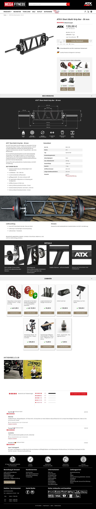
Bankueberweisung (75, 472)
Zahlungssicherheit (83, 465)
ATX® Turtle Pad (61, 301)
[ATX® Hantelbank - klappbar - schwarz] (78, 68)
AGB (52, 505)
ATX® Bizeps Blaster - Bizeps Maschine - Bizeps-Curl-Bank (30, 336)
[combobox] (49, 4)
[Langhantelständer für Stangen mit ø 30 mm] (71, 83)
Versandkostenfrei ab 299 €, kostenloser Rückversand (73, 48)
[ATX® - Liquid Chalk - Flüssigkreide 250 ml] (86, 68)
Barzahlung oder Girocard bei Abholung (80, 481)
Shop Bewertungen (53, 484)
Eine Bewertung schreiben (78, 394)
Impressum (46, 505)
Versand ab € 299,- (48, 465)
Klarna (71, 483)
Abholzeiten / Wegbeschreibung (12, 478)
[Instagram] (32, 493)
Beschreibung (48, 96)
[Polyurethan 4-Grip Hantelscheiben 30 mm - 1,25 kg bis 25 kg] (63, 68)
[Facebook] (28, 493)
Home (5, 15)
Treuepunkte (29, 477)
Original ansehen (12, 424)
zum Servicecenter (8, 491)
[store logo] (15, 4)
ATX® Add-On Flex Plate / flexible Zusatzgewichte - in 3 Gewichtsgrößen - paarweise (30, 303)
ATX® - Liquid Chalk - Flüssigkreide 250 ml (63, 335)
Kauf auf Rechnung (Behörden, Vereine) (80, 477)
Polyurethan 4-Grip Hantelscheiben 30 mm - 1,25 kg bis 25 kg (14, 302)
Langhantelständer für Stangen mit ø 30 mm (46, 301)
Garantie (30, 465)
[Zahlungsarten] (66, 44)
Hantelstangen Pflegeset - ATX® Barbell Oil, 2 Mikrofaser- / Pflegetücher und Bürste (47, 337)
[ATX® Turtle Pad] (63, 83)
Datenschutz (58, 505)
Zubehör (48, 279)
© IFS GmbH (38, 505)
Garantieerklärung (71, 176)
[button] (90, 41)
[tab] (48, 96)
